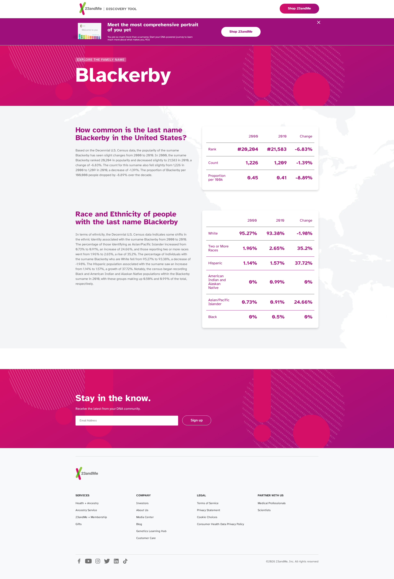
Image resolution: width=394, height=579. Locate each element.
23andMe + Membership (91, 517)
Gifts (79, 524)
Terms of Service (208, 503)
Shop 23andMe (240, 31)
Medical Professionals (272, 503)
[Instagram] (97, 562)
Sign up (197, 420)
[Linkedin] (116, 562)
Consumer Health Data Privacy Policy (220, 524)
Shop (299, 8)
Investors (142, 503)
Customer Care (146, 538)
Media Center (145, 517)
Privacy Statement (208, 510)
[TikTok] (125, 562)
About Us (142, 510)
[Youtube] (88, 562)
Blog (139, 524)
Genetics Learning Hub (151, 531)
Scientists (264, 510)
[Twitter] (106, 562)
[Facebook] (79, 562)
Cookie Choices (207, 517)
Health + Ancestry (87, 503)
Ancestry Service (86, 510)
